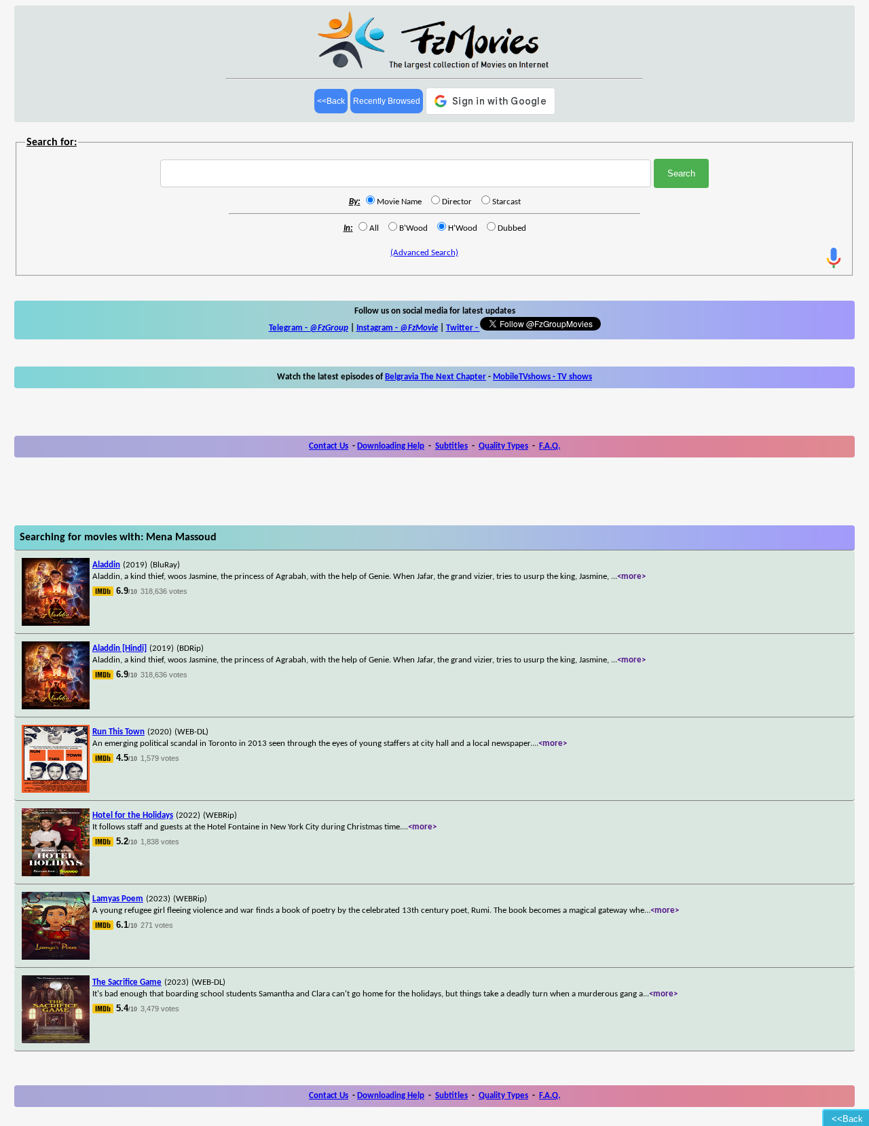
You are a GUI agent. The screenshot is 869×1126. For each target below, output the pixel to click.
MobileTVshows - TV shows (542, 377)
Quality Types (503, 446)
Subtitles (451, 446)
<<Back (331, 101)
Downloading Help (390, 446)
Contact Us (328, 446)
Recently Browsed (386, 101)
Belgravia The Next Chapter (435, 377)
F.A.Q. (549, 446)
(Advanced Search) (424, 252)
